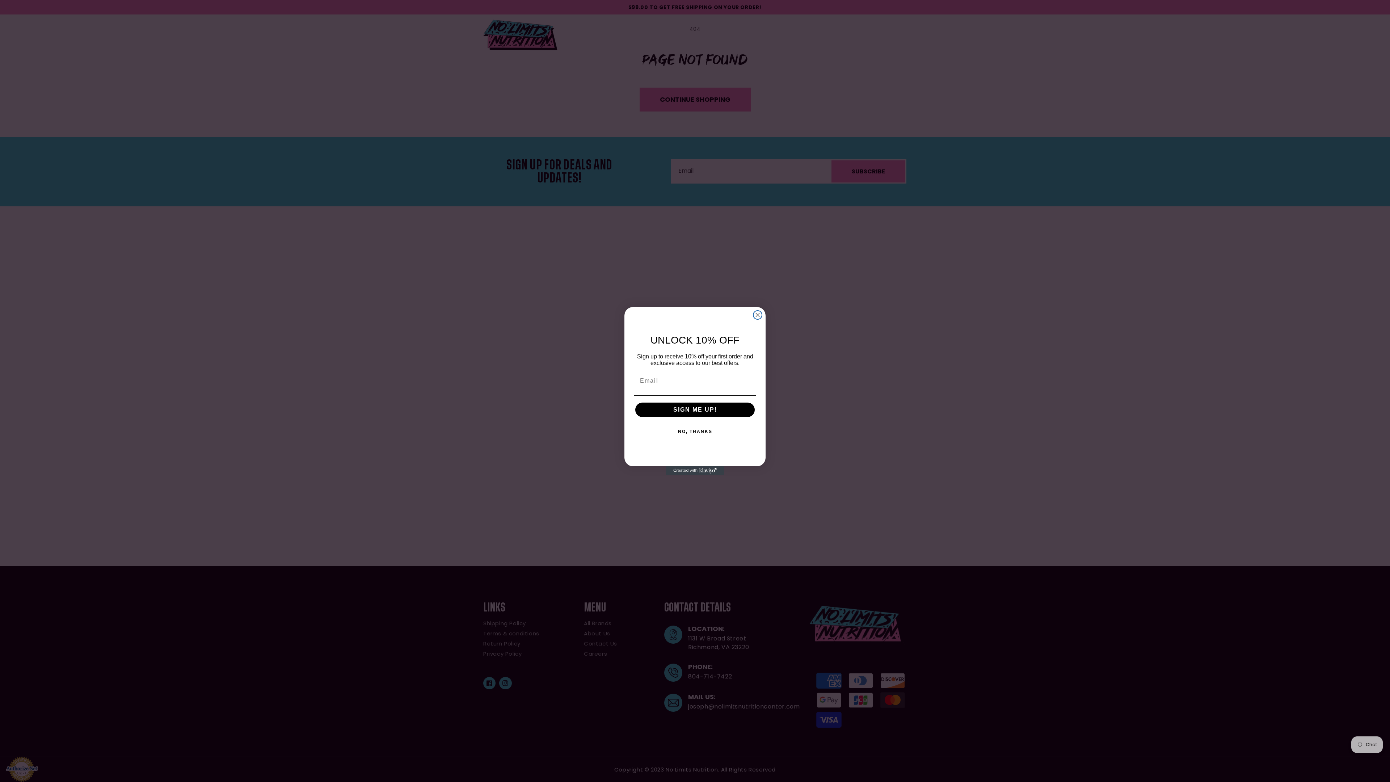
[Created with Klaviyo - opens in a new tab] (695, 470)
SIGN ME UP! (695, 410)
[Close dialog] (757, 315)
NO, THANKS (695, 431)
